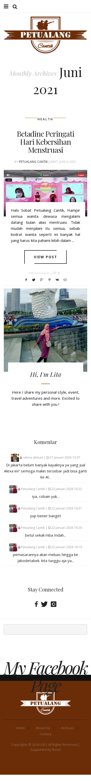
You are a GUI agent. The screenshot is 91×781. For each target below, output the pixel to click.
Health (45, 119)
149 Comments (39, 273)
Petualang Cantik (33, 162)
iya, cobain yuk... (45, 496)
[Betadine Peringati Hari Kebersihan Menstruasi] (45, 193)
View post (45, 256)
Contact (45, 734)
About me (43, 728)
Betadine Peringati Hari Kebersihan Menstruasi (45, 142)
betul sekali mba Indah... (45, 535)
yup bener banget (45, 515)
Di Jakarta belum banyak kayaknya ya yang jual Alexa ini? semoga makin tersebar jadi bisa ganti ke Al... (45, 470)
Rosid (56, 749)
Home (20, 728)
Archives (67, 728)
